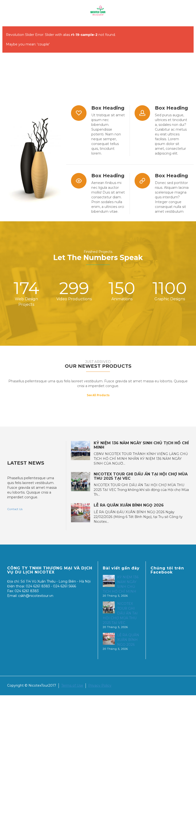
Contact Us (14, 509)
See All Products (98, 395)
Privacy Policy (99, 685)
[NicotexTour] (98, 10)
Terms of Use (72, 685)
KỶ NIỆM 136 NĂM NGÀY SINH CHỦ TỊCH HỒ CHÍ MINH (141, 445)
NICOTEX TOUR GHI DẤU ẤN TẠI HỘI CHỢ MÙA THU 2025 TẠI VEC (141, 476)
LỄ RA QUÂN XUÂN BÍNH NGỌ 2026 (129, 505)
